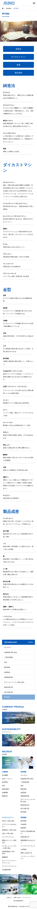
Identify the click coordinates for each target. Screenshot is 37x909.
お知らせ (9, 897)
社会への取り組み (8, 833)
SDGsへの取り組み (8, 821)
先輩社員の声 (25, 837)
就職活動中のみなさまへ (28, 841)
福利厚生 (23, 828)
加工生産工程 (8, 692)
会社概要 (5, 775)
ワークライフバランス (9, 866)
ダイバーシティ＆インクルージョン (9, 862)
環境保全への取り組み (9, 830)
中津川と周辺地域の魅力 (28, 832)
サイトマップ (26, 897)
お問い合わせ (17, 897)
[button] (18, 49)
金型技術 (7, 672)
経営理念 (5, 782)
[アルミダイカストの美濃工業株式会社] (9, 3)
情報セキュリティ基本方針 (9, 841)
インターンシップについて (28, 857)
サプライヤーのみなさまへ (9, 825)
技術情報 (23, 772)
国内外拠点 (5, 789)
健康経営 (5, 857)
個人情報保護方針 (18, 900)
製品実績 (7, 667)
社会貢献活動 (6, 869)
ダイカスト (7, 647)
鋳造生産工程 (8, 687)
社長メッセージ (7, 778)
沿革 (3, 785)
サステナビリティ (8, 817)
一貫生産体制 (8, 657)
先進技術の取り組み (10, 652)
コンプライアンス (8, 837)
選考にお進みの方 (26, 853)
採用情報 (23, 817)
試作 (5, 662)
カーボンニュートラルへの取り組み (9, 847)
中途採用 (23, 824)
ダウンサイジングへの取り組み (14, 682)
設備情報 (5, 792)
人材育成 (23, 849)
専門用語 (23, 812)
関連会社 (5, 796)
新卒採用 (23, 821)
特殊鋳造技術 (8, 677)
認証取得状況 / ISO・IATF (9, 852)
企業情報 (5, 772)
